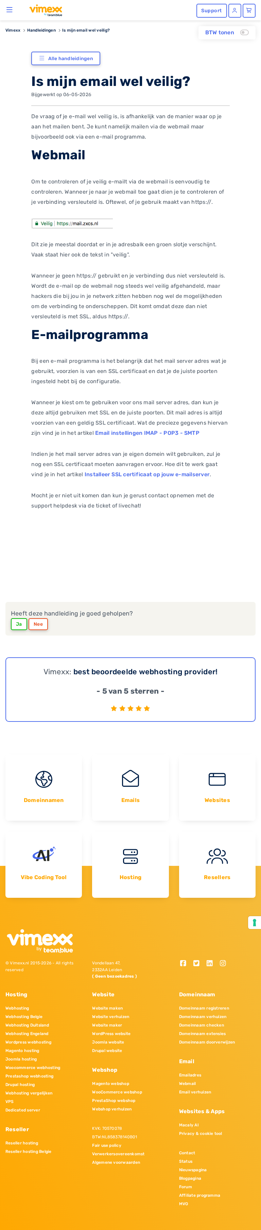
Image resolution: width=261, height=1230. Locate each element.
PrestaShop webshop (113, 1100)
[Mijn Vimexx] (234, 11)
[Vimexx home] (43, 9)
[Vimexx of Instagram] (224, 964)
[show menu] (9, 9)
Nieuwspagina (193, 1169)
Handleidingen (41, 30)
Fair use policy (106, 1145)
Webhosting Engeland (27, 1033)
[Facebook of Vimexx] (185, 964)
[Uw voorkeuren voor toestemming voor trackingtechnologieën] (254, 922)
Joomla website (108, 1042)
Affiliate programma (200, 1195)
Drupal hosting (20, 1084)
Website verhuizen (110, 1016)
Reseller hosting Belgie (28, 1151)
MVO (183, 1203)
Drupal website (107, 1050)
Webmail (187, 1083)
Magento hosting (22, 1050)
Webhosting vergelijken (28, 1093)
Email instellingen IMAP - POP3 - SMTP (147, 433)
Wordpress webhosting (28, 1042)
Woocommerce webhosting (32, 1067)
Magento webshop (110, 1083)
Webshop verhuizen (112, 1109)
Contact (187, 1153)
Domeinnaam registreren (204, 1008)
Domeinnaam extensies (202, 1033)
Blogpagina (190, 1178)
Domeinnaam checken (201, 1025)
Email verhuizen (195, 1092)
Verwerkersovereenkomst (118, 1154)
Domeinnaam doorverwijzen (207, 1042)
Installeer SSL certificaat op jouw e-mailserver (147, 474)
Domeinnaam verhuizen (203, 1016)
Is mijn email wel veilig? (86, 30)
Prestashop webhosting (29, 1076)
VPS (9, 1101)
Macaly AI (189, 1125)
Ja (19, 624)
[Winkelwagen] (249, 11)
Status (185, 1161)
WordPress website (111, 1033)
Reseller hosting (21, 1143)
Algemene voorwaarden (116, 1162)
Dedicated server (22, 1110)
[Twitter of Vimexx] (199, 964)
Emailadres (190, 1075)
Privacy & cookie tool (200, 1133)
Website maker (107, 1025)
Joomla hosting (21, 1059)
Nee (38, 624)
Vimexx (12, 30)
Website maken (107, 1008)
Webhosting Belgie (23, 1016)
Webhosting (17, 1008)
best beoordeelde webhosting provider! (145, 671)
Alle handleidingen (70, 58)
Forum (185, 1186)
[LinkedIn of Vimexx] (212, 964)
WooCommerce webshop (117, 1092)
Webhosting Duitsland (27, 1025)
